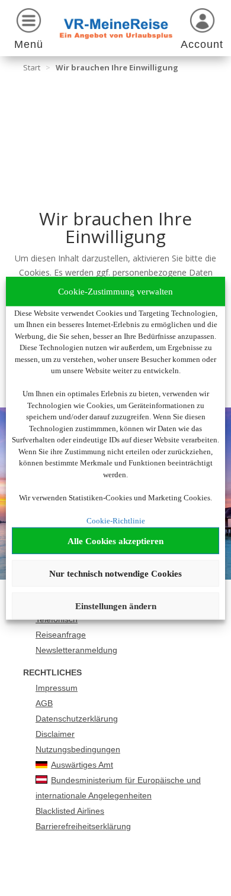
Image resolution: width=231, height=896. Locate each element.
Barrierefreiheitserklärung (83, 826)
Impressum (57, 688)
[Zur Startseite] (116, 28)
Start (31, 67)
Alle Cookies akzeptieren (115, 540)
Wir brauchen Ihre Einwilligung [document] (117, 67)
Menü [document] (28, 44)
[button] (29, 31)
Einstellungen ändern (115, 605)
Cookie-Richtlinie (115, 520)
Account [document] (202, 44)
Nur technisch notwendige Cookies (115, 573)
